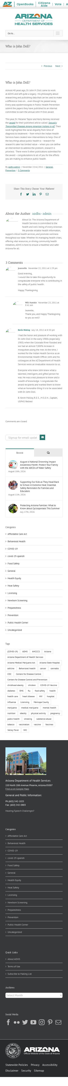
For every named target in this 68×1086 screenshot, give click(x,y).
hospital (50, 696)
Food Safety (13, 563)
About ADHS (14, 959)
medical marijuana (29, 707)
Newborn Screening (17, 600)
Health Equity (14, 578)
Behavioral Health (16, 541)
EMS (21, 690)
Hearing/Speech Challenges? (19, 810)
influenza (11, 702)
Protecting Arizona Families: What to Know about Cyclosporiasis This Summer (40, 507)
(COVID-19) (12, 651)
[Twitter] (25, 1022)
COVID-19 (13, 548)
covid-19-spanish (16, 556)
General (49, 167)
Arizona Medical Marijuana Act (21, 662)
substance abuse (43, 718)
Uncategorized (15, 630)
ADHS (25, 651)
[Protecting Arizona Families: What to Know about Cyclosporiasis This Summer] (13, 505)
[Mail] (58, 1022)
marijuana (12, 707)
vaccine (37, 724)
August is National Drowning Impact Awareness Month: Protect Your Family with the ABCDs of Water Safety (39, 464)
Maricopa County (41, 702)
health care (12, 696)
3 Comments (24, 170)
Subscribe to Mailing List (20, 973)
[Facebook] (8, 1022)
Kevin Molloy (24, 330)
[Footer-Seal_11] (32, 1044)
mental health (49, 707)
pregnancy (55, 713)
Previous (48, 66)
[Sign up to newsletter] (42, 437)
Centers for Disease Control (28, 674)
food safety (40, 690)
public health (13, 718)
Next (57, 66)
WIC (25, 730)
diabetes (11, 690)
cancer (43, 668)
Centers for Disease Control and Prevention (27, 679)
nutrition (11, 713)
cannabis (55, 668)
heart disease (28, 696)
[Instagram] (42, 1022)
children (32, 685)
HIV (40, 696)
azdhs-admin (14, 167)
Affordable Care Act (17, 534)
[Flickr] (17, 1022)
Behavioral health (27, 668)
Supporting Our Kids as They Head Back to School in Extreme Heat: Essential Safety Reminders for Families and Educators (39, 486)
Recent (19, 452)
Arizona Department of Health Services (25, 657)
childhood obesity (15, 685)
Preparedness (14, 607)
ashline (10, 668)
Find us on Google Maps (17, 788)
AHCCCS (36, 651)
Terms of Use (14, 966)
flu (29, 690)
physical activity (38, 713)
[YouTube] (33, 1022)
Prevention (10, 170)
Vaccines (49, 724)
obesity (23, 713)
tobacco (10, 724)
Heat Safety (13, 585)
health (53, 690)
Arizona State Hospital (50, 662)
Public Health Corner (18, 622)
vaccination (24, 724)
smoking (28, 718)
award (12, 122)
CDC (9, 674)
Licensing (12, 593)
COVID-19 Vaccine (48, 685)
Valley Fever (13, 730)
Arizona (47, 651)
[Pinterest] (50, 1022)
